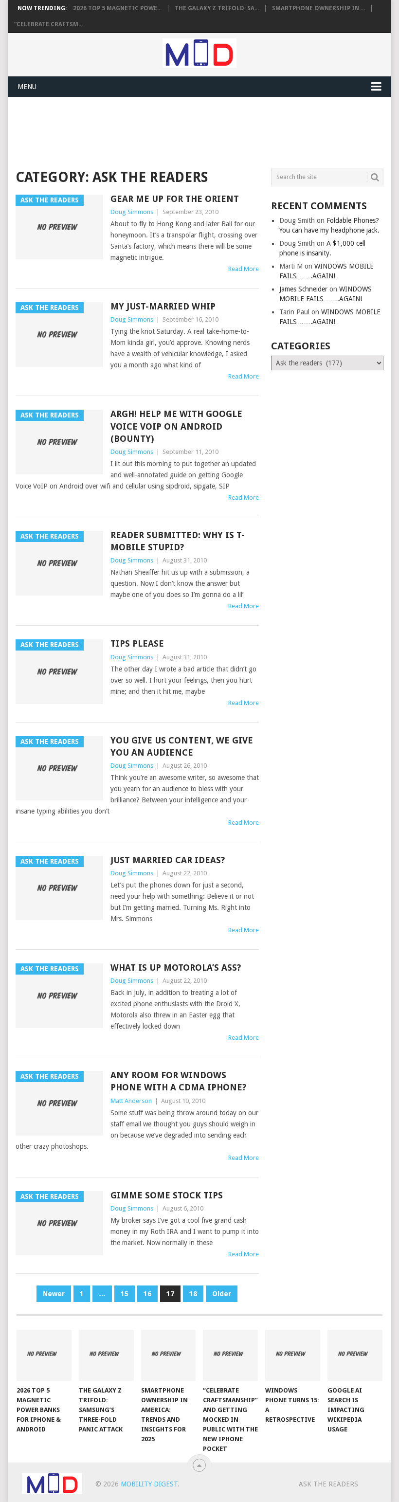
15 (124, 1294)
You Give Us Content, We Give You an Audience (181, 746)
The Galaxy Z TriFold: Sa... (217, 8)
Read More (243, 268)
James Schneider (303, 289)
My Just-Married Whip (163, 306)
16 (147, 1294)
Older (221, 1294)
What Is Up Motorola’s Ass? (175, 967)
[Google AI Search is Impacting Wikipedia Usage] (354, 1355)
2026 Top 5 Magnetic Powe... (117, 8)
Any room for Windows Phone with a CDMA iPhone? (178, 1081)
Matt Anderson (131, 1100)
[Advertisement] (193, 131)
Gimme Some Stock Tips (166, 1195)
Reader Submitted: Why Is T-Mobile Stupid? (177, 541)
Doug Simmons (131, 212)
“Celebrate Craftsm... (48, 24)
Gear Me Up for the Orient (174, 199)
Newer (54, 1294)
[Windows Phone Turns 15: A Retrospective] (292, 1355)
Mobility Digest (149, 1484)
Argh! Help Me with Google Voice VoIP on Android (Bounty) (176, 426)
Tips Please (137, 643)
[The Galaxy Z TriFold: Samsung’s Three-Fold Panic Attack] (106, 1355)
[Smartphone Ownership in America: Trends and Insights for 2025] (168, 1355)
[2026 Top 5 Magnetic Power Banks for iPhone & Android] (44, 1355)
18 (193, 1294)
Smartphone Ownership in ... (318, 8)
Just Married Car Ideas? (167, 860)
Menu (27, 86)
